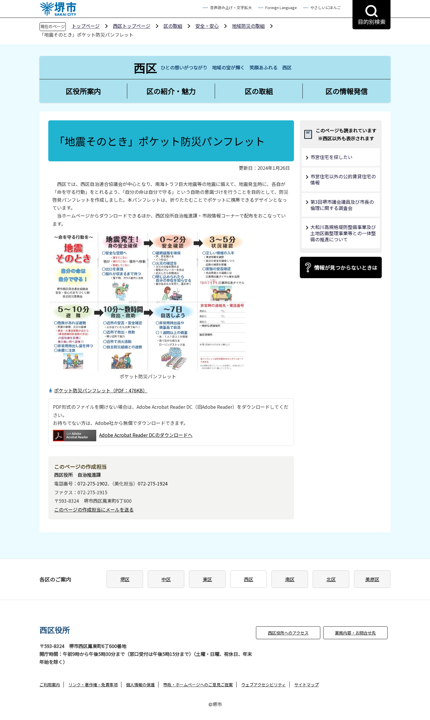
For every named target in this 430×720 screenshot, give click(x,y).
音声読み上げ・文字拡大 (231, 7)
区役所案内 (83, 91)
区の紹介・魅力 (171, 91)
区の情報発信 (347, 91)
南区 (290, 579)
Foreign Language (281, 7)
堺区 (125, 579)
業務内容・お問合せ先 (355, 633)
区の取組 (173, 25)
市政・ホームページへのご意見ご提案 (198, 684)
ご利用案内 (49, 684)
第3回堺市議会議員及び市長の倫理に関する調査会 (342, 204)
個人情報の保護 (140, 684)
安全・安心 (207, 25)
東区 (207, 579)
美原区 (372, 579)
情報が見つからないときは (345, 267)
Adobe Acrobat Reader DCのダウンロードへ (145, 434)
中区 (166, 579)
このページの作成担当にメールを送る (94, 509)
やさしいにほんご (325, 7)
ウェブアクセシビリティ (263, 684)
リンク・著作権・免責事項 (93, 684)
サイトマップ (306, 684)
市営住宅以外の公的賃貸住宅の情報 (343, 179)
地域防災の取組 (248, 25)
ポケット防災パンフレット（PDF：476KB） (100, 390)
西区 (248, 579)
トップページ (86, 25)
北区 (331, 579)
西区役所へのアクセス (288, 633)
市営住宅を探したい (331, 156)
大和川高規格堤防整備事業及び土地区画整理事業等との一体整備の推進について (343, 233)
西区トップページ (131, 25)
